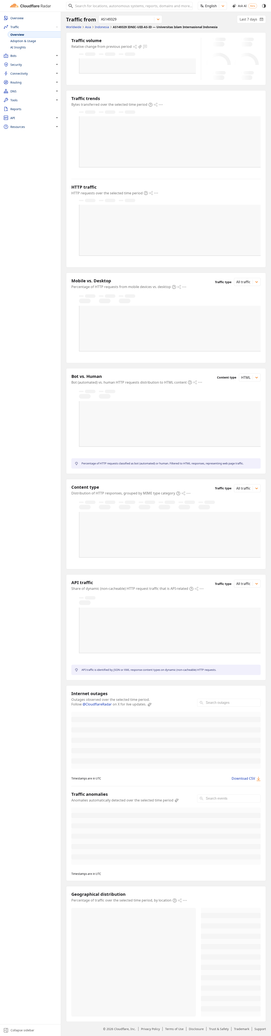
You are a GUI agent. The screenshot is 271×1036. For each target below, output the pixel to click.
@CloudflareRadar (97, 704)
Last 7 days (253, 20)
